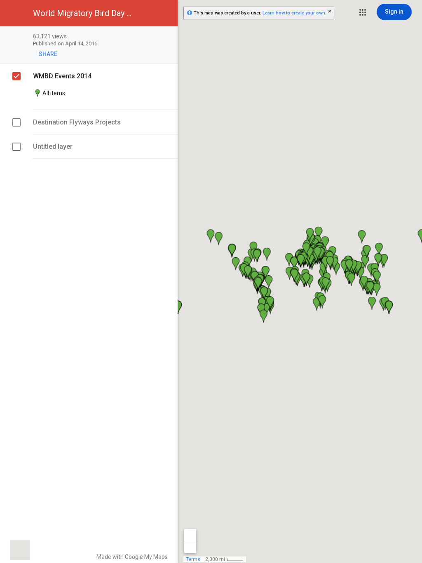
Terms (193, 559)
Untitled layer (53, 146)
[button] (362, 12)
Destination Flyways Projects (77, 122)
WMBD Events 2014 (62, 76)
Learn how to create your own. (294, 13)
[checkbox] (167, 37)
